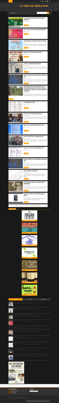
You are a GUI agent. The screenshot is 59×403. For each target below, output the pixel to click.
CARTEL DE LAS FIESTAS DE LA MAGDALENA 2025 (34, 148)
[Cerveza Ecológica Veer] (29, 283)
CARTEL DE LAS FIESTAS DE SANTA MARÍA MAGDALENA (35, 29)
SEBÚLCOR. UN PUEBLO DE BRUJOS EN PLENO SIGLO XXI (24, 302)
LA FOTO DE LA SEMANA (18, 330)
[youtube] (42, 1)
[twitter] (45, 1)
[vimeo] (47, 1)
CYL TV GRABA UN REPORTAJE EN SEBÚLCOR (17, 327)
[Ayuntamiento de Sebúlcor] (29, 221)
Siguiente (34, 205)
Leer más (26, 25)
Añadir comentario (27, 21)
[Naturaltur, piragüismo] (29, 258)
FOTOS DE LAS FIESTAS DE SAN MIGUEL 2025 (33, 114)
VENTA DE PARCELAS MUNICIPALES (31, 171)
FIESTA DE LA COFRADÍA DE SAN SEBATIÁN (32, 64)
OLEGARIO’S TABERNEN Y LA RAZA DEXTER (22, 355)
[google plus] (50, 1)
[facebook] (40, 1)
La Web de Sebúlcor (18, 397)
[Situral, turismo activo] (29, 233)
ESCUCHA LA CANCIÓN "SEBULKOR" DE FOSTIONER (23, 308)
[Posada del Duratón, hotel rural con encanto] (29, 270)
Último (38, 205)
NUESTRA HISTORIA (17, 343)
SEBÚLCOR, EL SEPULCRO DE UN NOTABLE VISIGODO (24, 314)
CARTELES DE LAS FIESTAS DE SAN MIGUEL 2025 (34, 125)
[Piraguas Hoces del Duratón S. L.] (29, 245)
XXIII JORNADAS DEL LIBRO (29, 102)
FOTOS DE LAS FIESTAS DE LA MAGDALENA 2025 (33, 136)
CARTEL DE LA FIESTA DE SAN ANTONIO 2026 (33, 52)
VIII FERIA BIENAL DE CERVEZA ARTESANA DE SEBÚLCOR (35, 41)
